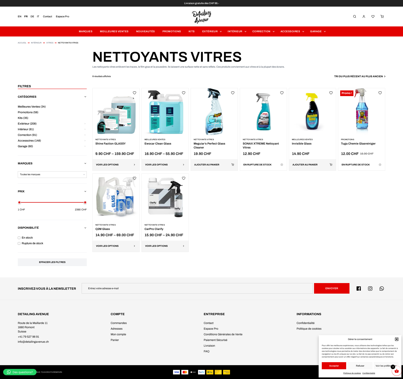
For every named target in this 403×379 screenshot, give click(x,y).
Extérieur (210, 31)
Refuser (360, 366)
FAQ (206, 351)
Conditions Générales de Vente (223, 334)
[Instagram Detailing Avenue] (370, 288)
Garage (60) (25, 146)
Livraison (209, 345)
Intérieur (235, 31)
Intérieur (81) (26, 129)
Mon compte (118, 334)
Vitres (49, 43)
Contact (47, 16)
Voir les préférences (386, 366)
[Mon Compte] (364, 16)
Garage (316, 31)
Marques (86, 31)
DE (32, 16)
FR (26, 16)
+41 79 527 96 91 (28, 336)
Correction (261, 31)
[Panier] (382, 16)
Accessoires (290, 31)
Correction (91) (27, 135)
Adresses (116, 328)
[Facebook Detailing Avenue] (358, 288)
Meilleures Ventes (114, 31)
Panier (115, 340)
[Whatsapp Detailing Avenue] (381, 288)
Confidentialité (368, 373)
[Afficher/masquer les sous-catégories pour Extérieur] (85, 123)
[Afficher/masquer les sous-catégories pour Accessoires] (85, 140)
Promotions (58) (28, 112)
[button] (396, 339)
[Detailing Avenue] (201, 16)
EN (19, 16)
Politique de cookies (352, 373)
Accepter (334, 366)
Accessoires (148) (29, 140)
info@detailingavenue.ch (33, 341)
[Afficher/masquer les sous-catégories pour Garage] (85, 146)
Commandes (119, 323)
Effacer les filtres (52, 262)
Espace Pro (62, 16)
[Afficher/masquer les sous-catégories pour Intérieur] (85, 129)
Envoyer (331, 288)
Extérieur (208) (27, 123)
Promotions (171, 31)
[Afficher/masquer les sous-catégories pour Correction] (85, 135)
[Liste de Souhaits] (373, 16)
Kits (192, 31)
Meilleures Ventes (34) (32, 106)
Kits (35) (23, 118)
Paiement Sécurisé (215, 340)
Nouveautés (145, 31)
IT (38, 16)
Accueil (22, 43)
